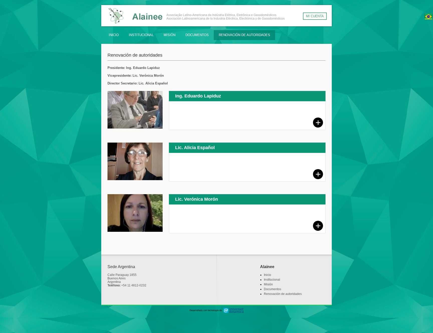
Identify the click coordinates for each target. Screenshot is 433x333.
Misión (169, 35)
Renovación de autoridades (244, 35)
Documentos (197, 35)
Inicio (114, 35)
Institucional (141, 35)
